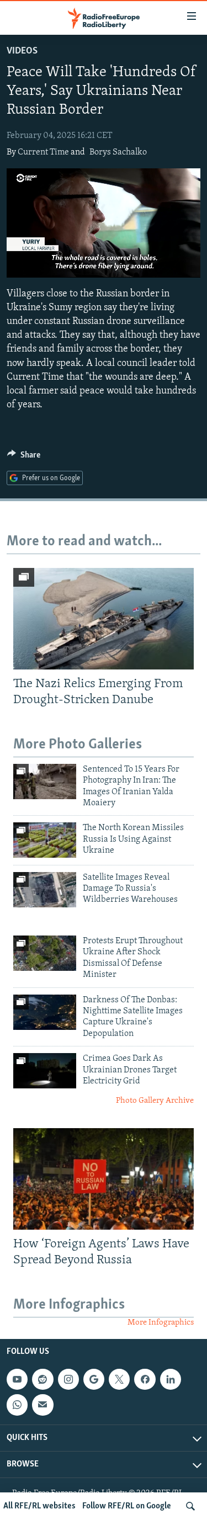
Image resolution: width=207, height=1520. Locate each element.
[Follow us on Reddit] (42, 1379)
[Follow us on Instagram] (68, 1379)
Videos (22, 51)
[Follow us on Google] (93, 1379)
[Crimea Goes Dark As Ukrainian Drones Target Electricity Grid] (44, 1070)
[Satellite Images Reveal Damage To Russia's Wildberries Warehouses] (44, 889)
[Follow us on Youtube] (17, 1379)
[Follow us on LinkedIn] (170, 1379)
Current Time (43, 152)
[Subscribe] (42, 1404)
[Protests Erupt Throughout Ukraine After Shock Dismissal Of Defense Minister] (44, 953)
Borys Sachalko (118, 152)
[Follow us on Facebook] (144, 1379)
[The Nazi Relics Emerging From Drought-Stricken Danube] (103, 618)
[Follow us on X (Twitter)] (119, 1379)
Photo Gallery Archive (155, 1101)
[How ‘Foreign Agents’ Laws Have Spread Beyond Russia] (103, 1179)
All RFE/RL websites (39, 1506)
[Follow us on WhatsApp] (17, 1404)
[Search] (190, 1506)
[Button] (23, 457)
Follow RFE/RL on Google (126, 1506)
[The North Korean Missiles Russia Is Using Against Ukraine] (44, 840)
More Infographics (161, 1323)
